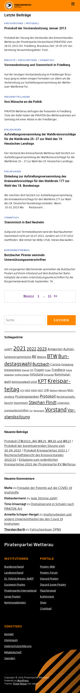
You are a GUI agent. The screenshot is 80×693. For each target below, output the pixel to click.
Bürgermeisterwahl (17, 250)
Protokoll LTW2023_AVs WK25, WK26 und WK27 (37, 441)
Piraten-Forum (49, 572)
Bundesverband (14, 566)
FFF (32, 370)
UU (31, 410)
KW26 (34, 390)
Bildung (41, 357)
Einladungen (12, 129)
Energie (25, 370)
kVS (22, 390)
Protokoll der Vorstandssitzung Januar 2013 (35, 28)
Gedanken (9, 375)
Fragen (39, 370)
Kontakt (9, 634)
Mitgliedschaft (13, 652)
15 (49, 296)
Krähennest (47, 596)
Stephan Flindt (43, 402)
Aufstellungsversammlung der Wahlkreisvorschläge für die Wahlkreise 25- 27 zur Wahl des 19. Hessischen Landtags (40, 139)
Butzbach (41, 364)
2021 (19, 348)
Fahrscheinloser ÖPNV (45, 529)
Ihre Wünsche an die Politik (23, 102)
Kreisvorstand (13, 23)
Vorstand (56, 409)
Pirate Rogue (20, 683)
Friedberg (58, 370)
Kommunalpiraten (15, 602)
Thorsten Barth (14, 529)
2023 (42, 348)
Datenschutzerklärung (17, 646)
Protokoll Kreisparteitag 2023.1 (45, 450)
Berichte (10, 60)
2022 (31, 348)
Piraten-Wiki (47, 566)
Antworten (55, 349)
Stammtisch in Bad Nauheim (24, 222)
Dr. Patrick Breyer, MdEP (19, 578)
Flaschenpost (48, 590)
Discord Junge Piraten (53, 584)
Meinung (62, 390)
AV (34, 356)
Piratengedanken (27, 396)
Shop (43, 602)
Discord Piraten (49, 578)
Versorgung (38, 410)
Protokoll (32, 23)
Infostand (36, 374)
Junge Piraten (12, 596)
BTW (52, 356)
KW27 (40, 390)
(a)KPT (8, 349)
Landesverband (13, 572)
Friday (48, 370)
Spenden (9, 658)
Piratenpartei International (20, 590)
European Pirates (14, 584)
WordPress (23, 680)
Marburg (54, 390)
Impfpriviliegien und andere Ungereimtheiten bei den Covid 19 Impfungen (37, 519)
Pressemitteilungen (17, 96)
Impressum (11, 640)
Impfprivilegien (22, 375)
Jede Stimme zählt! (44, 498)
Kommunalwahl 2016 (24, 382)
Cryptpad (45, 608)
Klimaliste (49, 375)
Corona (55, 364)
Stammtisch (47, 60)
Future (69, 370)
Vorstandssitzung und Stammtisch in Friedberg (37, 65)
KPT (42, 381)
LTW (46, 390)
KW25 (27, 390)
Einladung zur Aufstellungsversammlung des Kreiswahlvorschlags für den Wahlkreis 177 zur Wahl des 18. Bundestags (37, 181)
